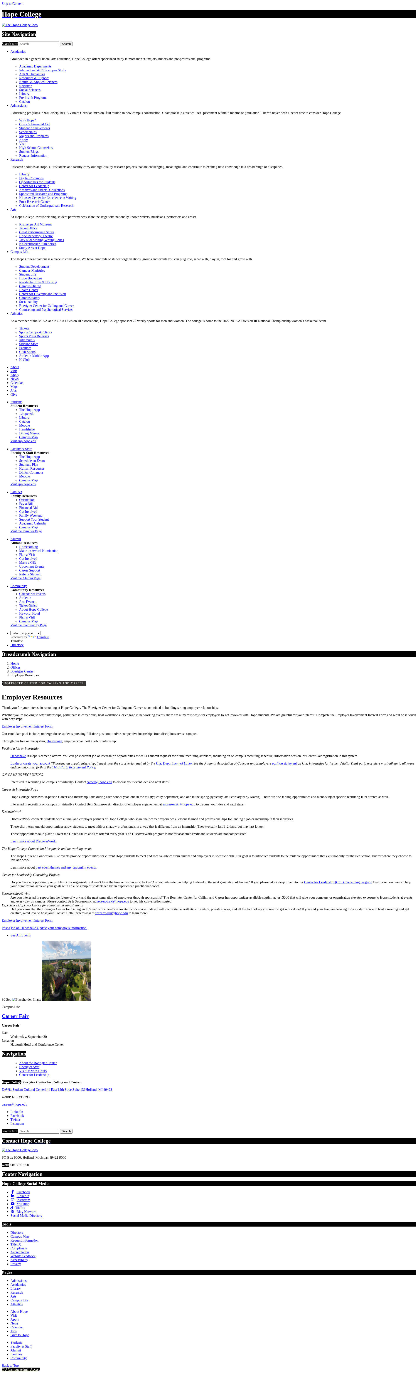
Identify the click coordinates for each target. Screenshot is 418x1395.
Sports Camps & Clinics (35, 332)
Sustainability (28, 302)
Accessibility (19, 1260)
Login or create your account (30, 763)
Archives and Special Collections (42, 190)
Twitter (15, 1119)
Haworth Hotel (29, 613)
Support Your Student (34, 519)
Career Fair (15, 1016)
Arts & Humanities (32, 74)
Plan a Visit (27, 554)
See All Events (20, 935)
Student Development (34, 266)
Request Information (33, 155)
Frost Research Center (34, 201)
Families (16, 492)
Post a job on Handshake (19, 928)
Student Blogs (29, 151)
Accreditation (19, 1252)
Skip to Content (12, 3)
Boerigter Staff (29, 1067)
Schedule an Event (32, 460)
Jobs (13, 390)
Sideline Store (28, 344)
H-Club (24, 359)
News (14, 379)
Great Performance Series (36, 232)
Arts (13, 209)
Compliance (18, 1248)
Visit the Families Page (26, 531)
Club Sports (27, 352)
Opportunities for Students (37, 182)
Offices (15, 667)
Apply (23, 140)
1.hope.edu (26, 413)
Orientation (27, 500)
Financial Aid (28, 507)
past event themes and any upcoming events (66, 867)
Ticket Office (28, 228)
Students (16, 402)
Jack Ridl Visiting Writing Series (41, 240)
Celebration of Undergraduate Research (46, 205)
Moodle (24, 425)
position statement (284, 763)
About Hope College (33, 609)
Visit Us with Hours (33, 1071)
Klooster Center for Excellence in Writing (47, 198)
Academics (18, 51)
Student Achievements (34, 128)
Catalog (24, 101)
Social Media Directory (26, 1215)
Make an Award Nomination (38, 551)
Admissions (18, 105)
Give (13, 394)
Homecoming (28, 547)
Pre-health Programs (33, 97)
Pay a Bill (26, 504)
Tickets (24, 328)
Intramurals (27, 340)
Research (16, 159)
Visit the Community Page (28, 625)
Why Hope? (27, 120)
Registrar (25, 86)
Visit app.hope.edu (23, 441)
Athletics (16, 313)
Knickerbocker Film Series (37, 244)
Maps (14, 386)
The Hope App (29, 410)
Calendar (16, 383)
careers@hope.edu (99, 782)
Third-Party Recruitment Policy (73, 767)
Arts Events (27, 601)
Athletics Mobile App (34, 356)
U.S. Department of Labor (174, 763)
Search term (10, 43)
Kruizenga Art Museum (35, 224)
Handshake (27, 429)
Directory (17, 645)
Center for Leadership (34, 186)
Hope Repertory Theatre (36, 236)
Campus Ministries (32, 270)
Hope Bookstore (30, 278)
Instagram (17, 1123)
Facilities (25, 348)
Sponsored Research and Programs (43, 194)
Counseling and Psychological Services (46, 309)
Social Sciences (29, 90)
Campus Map (28, 437)
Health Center (28, 290)
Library (24, 94)
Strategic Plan (28, 464)
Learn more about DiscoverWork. (33, 841)
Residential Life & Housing (38, 282)
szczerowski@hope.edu (179, 804)
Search (66, 43)
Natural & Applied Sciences (38, 82)
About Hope (19, 1311)
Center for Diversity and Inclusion (42, 294)
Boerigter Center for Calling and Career (46, 306)
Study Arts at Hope (32, 248)
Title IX (15, 1244)
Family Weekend (30, 515)
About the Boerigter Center (38, 1063)
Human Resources (31, 468)
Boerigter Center (21, 671)
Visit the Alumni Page (25, 578)
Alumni (15, 539)
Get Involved (28, 511)
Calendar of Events (32, 594)
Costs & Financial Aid (34, 124)
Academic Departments (35, 66)
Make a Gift (27, 562)
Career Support (29, 570)
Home (14, 663)
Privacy (15, 1264)
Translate (43, 637)
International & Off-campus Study (42, 70)
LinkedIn (16, 1112)
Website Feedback (22, 1256)
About (14, 367)
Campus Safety (29, 298)
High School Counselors (36, 148)
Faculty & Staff (21, 449)
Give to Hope (19, 1335)
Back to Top (10, 1365)
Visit (22, 144)
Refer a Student (29, 574)
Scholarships (28, 132)
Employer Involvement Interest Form (27, 726)
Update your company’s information (62, 928)
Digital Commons (31, 178)
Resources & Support (34, 78)
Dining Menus (29, 433)
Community (18, 586)
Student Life (27, 274)
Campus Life (19, 252)
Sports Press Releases (34, 336)
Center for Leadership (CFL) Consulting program (338, 882)
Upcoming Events (31, 566)
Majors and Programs (34, 136)
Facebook (17, 1116)
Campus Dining (30, 286)
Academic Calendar (32, 523)
